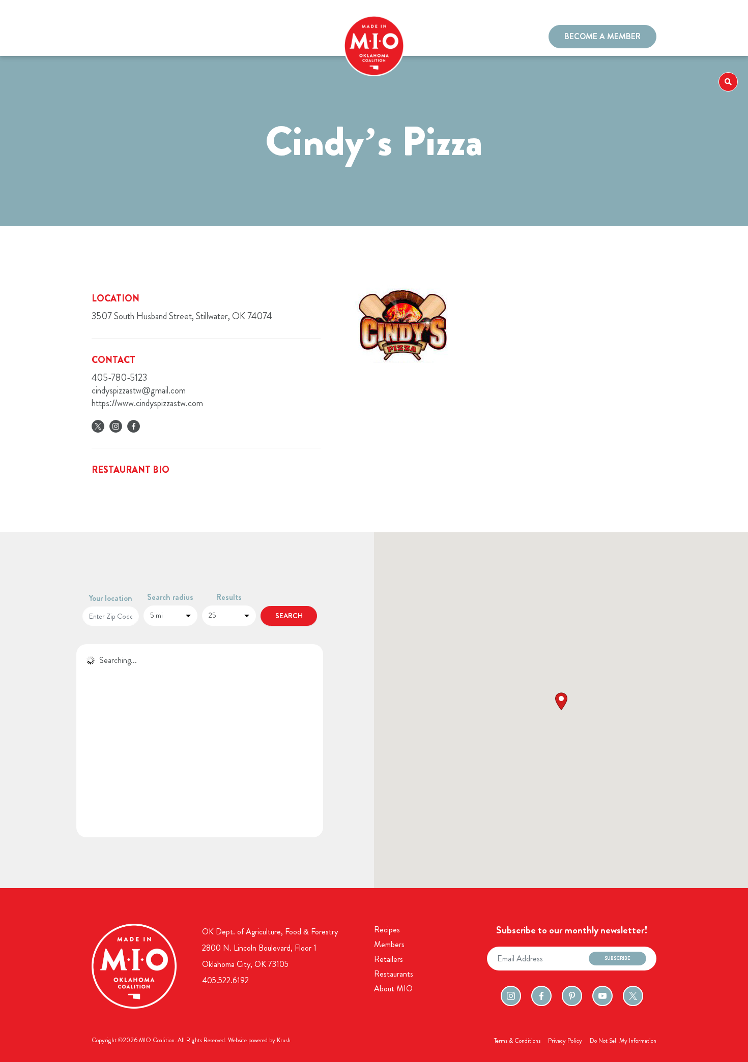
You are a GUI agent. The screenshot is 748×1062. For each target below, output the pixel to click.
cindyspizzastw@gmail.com (139, 390)
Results (229, 597)
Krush (284, 1040)
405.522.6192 (225, 980)
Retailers (388, 959)
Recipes (109, 38)
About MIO (393, 988)
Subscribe (617, 958)
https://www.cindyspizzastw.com (147, 403)
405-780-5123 (119, 377)
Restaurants (188, 38)
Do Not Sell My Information (623, 1040)
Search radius (170, 597)
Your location (110, 598)
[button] (561, 701)
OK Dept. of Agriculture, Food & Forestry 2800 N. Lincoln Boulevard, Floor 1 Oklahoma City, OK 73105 (270, 948)
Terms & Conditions (517, 1040)
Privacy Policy (565, 1040)
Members (145, 38)
